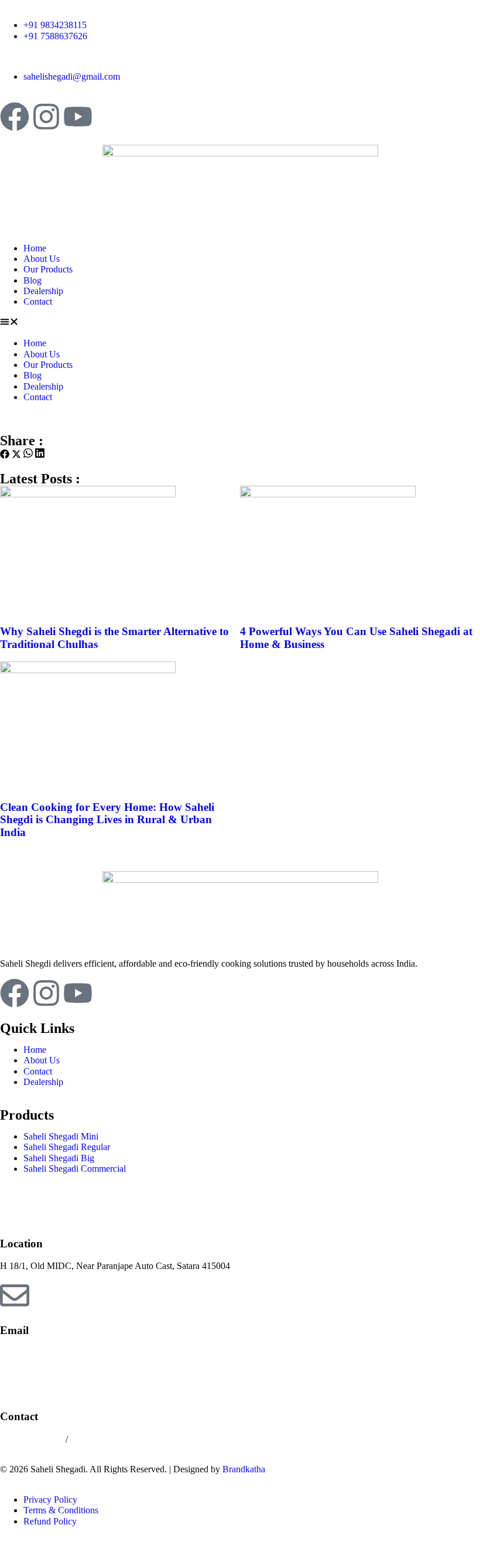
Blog (32, 280)
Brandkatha (243, 1469)
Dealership (43, 291)
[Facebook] (14, 116)
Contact (37, 301)
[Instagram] (46, 116)
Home (34, 248)
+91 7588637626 (102, 1439)
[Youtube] (77, 116)
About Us (41, 259)
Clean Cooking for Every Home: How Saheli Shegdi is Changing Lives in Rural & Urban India (107, 819)
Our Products (48, 269)
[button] (240, 323)
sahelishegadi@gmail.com (48, 1352)
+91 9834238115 (33, 1439)
